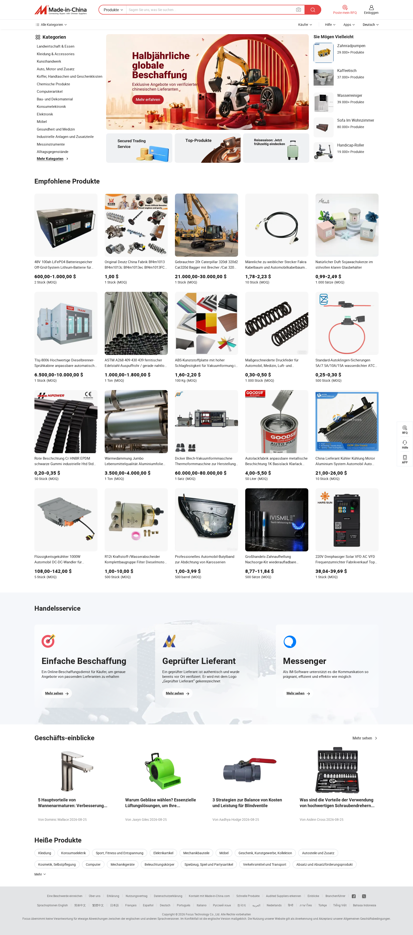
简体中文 (80, 905)
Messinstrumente (51, 144)
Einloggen (371, 12)
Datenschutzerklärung (168, 896)
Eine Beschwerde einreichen (64, 896)
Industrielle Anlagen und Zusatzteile (65, 136)
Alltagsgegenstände (52, 151)
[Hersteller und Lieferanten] (60, 10)
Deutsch (165, 905)
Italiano (201, 905)
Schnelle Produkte (248, 896)
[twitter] (364, 896)
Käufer (303, 24)
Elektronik (45, 114)
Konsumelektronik (51, 106)
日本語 (114, 905)
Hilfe (328, 24)
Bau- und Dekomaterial (55, 99)
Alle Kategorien (52, 24)
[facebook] (354, 896)
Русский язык (222, 905)
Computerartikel (50, 91)
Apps (347, 24)
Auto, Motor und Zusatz (55, 68)
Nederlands (274, 905)
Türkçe (322, 905)
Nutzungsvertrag (136, 896)
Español (148, 905)
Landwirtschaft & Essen (55, 46)
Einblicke (313, 896)
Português (183, 905)
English (63, 905)
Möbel (42, 121)
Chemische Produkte (53, 84)
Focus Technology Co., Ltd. (203, 914)
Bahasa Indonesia (364, 905)
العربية (256, 905)
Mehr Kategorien (50, 159)
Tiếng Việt (340, 905)
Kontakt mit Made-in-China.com (209, 896)
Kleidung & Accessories (56, 53)
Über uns (94, 896)
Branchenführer (335, 896)
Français (130, 905)
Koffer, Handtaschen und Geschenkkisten (69, 76)
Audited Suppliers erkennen (283, 896)
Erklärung (113, 896)
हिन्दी (290, 905)
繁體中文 (98, 905)
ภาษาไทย (306, 905)
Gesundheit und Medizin (56, 129)
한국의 (241, 905)
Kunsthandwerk (49, 61)
